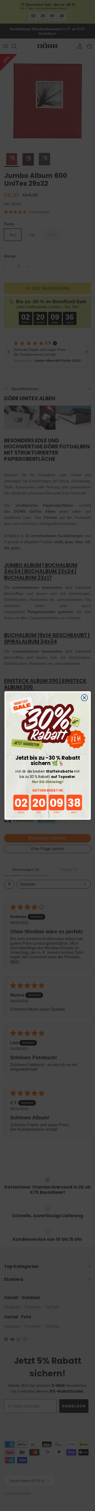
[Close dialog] (84, 698)
